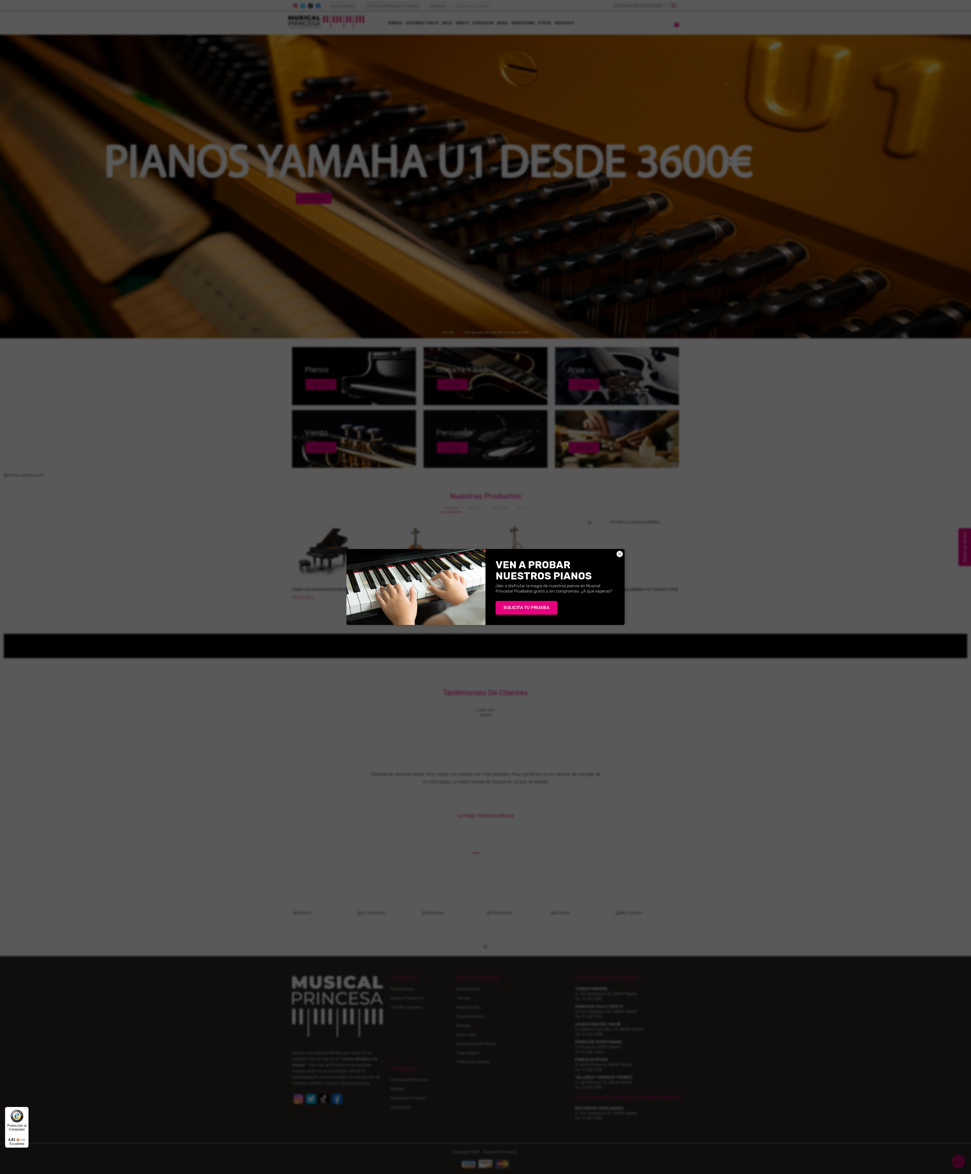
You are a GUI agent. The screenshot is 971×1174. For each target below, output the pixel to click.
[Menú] (26, 1110)
